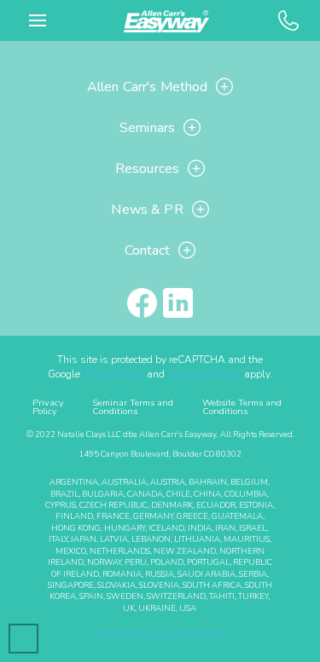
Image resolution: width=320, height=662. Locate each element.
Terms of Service (204, 374)
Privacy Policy (113, 374)
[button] (37, 20)
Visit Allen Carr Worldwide (160, 634)
